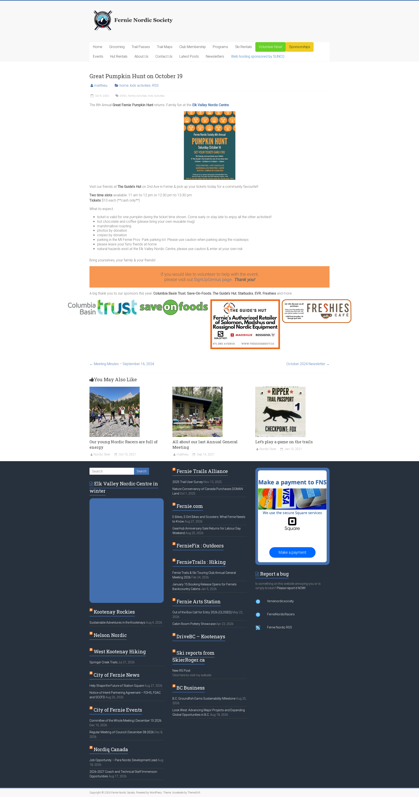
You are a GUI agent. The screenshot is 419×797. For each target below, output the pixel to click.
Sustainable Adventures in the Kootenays (117, 622)
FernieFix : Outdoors (200, 545)
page (227, 279)
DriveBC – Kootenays (201, 636)
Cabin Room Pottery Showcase (194, 624)
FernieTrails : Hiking (201, 562)
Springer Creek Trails (103, 662)
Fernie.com (190, 506)
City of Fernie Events (118, 710)
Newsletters (215, 56)
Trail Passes (141, 47)
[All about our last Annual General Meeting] (197, 389)
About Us (141, 56)
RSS (155, 85)
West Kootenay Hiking (120, 651)
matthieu (100, 85)
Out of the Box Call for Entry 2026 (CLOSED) (202, 612)
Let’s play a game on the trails (284, 441)
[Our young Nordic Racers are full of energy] (114, 389)
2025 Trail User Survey (187, 482)
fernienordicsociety (280, 601)
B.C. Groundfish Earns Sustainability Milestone (203, 698)
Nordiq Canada (111, 749)
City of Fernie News (116, 675)
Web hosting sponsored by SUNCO (257, 56)
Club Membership (192, 47)
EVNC (123, 95)
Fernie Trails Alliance (202, 471)
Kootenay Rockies (114, 612)
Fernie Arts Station (199, 601)
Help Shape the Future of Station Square (116, 685)
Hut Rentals (118, 56)
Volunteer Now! (270, 47)
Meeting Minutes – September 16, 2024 (121, 364)
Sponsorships (299, 47)
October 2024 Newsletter (308, 364)
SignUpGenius (208, 279)
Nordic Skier (102, 454)
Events (98, 56)
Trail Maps (164, 47)
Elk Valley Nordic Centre (210, 105)
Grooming (117, 47)
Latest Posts (189, 56)
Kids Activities (156, 95)
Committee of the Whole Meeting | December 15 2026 (125, 720)
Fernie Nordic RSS (279, 627)
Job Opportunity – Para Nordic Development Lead (123, 760)
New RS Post (181, 670)
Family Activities (137, 95)
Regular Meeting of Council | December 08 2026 (121, 732)
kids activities (140, 85)
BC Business (191, 688)
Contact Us (163, 56)
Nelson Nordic (110, 635)
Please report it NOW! (291, 588)
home (124, 85)
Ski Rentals (243, 47)
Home (97, 47)
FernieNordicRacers (281, 614)
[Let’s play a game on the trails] (280, 389)
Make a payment (292, 552)
